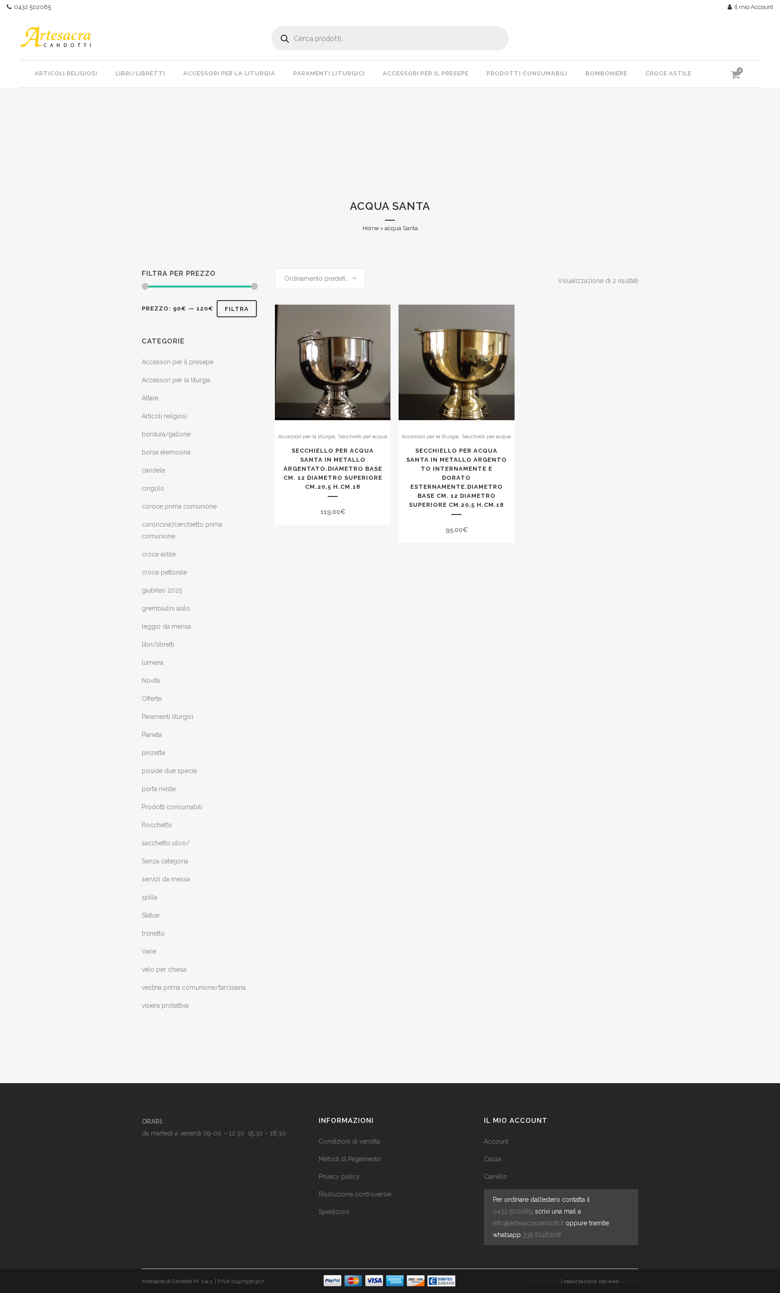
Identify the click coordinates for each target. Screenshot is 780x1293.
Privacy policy (339, 1176)
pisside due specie (169, 770)
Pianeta (152, 734)
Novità (151, 680)
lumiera (152, 662)
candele (153, 470)
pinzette (153, 752)
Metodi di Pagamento (350, 1159)
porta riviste (159, 788)
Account (496, 1141)
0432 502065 (31, 7)
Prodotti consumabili (172, 807)
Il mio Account (752, 7)
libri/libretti (158, 644)
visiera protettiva (165, 1005)
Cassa (492, 1159)
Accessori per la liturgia (176, 380)
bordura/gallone (166, 434)
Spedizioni (334, 1211)
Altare (150, 398)
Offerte (152, 698)
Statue (150, 915)
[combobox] (320, 278)
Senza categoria (165, 861)
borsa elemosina (166, 452)
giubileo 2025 (162, 590)
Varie (149, 951)
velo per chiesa (164, 969)
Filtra (237, 309)
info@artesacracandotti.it (528, 1223)
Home (370, 228)
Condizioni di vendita (349, 1141)
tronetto (153, 933)
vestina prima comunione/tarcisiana (194, 987)
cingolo (153, 488)
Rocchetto (157, 825)
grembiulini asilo (166, 608)
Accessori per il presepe (178, 362)
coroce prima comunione (179, 506)
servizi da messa (166, 879)
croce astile (159, 554)
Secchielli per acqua (362, 436)
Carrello (495, 1176)
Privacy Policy (543, 1281)
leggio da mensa (166, 626)
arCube (629, 1281)
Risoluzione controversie (355, 1194)
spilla (149, 897)
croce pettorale (164, 572)
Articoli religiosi (164, 416)
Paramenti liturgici (167, 716)
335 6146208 (542, 1234)
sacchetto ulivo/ (166, 843)
